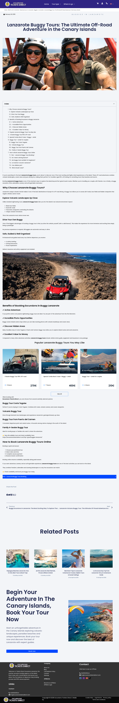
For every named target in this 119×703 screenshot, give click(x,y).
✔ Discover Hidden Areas (19, 127)
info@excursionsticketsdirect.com (20, 695)
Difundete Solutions (50, 700)
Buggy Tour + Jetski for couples (19, 140)
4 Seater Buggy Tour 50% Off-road (20, 135)
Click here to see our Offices (87, 669)
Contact (46, 673)
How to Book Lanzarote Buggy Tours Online (22, 152)
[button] (60, 4)
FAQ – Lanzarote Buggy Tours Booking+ (22, 155)
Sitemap (46, 675)
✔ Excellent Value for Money (20, 130)
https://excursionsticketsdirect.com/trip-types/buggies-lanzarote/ (22, 437)
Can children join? (17, 165)
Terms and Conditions (98, 699)
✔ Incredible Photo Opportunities (21, 124)
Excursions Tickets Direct (11, 399)
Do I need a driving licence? (20, 157)
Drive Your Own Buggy (17, 114)
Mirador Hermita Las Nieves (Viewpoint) (57, 368)
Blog (45, 669)
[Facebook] (80, 678)
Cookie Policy (89, 698)
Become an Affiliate (50, 683)
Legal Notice (98, 698)
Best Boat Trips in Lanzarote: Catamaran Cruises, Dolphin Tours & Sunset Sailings (73, 573)
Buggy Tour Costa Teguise (19, 142)
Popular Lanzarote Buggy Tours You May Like (23, 132)
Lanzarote (9, 370)
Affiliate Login (48, 685)
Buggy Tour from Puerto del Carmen (22, 147)
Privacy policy (107, 698)
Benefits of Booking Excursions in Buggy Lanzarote (24, 119)
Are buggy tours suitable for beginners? (23, 160)
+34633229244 (14, 693)
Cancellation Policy (49, 671)
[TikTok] (90, 678)
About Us (46, 667)
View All (59, 394)
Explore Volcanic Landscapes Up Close (22, 112)
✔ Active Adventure (17, 122)
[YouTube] (87, 678)
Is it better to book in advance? (21, 163)
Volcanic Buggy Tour (18, 145)
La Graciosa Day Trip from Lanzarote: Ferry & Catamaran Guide (101, 573)
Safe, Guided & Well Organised (20, 117)
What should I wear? (18, 168)
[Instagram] (84, 678)
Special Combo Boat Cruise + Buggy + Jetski (23, 137)
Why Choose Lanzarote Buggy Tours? (20, 109)
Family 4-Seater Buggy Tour (20, 150)
